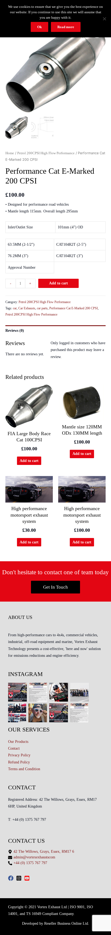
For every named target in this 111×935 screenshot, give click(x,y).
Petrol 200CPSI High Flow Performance (46, 153)
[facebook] (11, 878)
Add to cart (58, 283)
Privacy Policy (19, 755)
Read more (65, 27)
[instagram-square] (19, 878)
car (15, 308)
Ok (39, 27)
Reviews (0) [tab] (14, 331)
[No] (104, 18)
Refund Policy (19, 762)
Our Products (18, 742)
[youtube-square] (27, 878)
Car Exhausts (26, 308)
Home (9, 153)
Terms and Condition (24, 769)
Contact (14, 748)
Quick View (29, 426)
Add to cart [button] (29, 461)
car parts (42, 308)
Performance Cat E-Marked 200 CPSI (73, 308)
